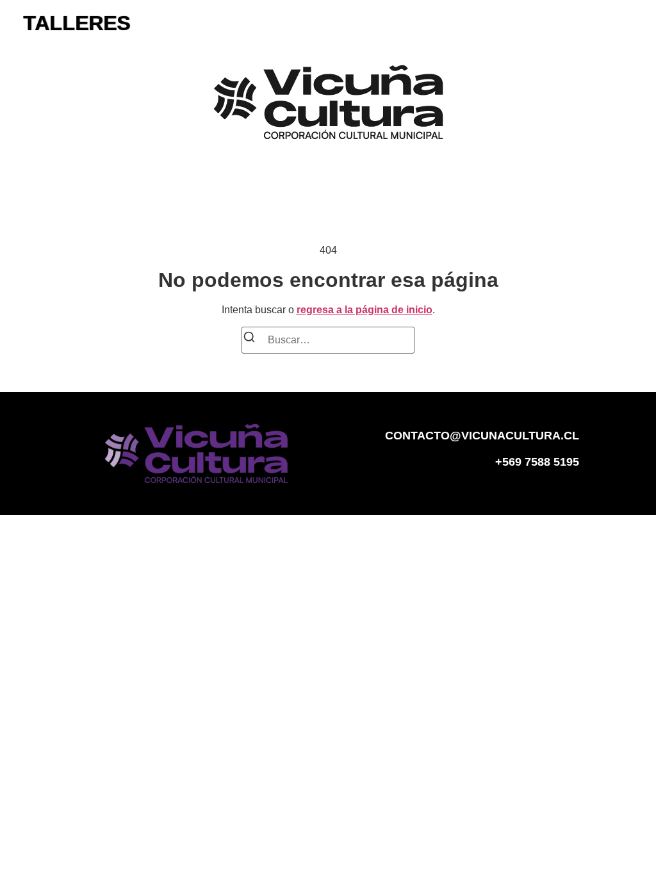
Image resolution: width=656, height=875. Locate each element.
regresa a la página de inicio (364, 309)
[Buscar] (249, 339)
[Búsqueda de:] (328, 340)
